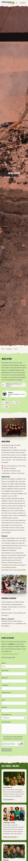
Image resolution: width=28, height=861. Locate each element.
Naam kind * (4, 678)
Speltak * (3, 663)
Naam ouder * (5, 670)
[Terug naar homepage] (8, 2)
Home (2, 349)
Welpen (16, 349)
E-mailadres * (5, 685)
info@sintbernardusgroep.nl (10, 654)
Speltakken (9, 349)
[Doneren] (14, 851)
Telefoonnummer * (6, 692)
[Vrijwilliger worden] (14, 814)
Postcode (4, 707)
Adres (3, 700)
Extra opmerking (6, 722)
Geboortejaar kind (6, 714)
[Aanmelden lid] (14, 779)
